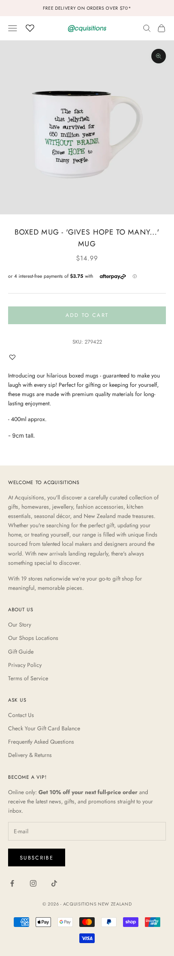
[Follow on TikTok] (54, 883)
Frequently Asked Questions (41, 742)
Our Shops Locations (33, 638)
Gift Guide (21, 652)
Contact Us (21, 715)
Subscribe (36, 858)
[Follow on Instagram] (33, 883)
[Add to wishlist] (14, 357)
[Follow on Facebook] (12, 883)
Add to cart (87, 315)
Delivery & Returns (30, 755)
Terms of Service (28, 678)
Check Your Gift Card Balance (44, 728)
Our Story (19, 625)
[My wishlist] (30, 27)
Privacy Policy (25, 665)
